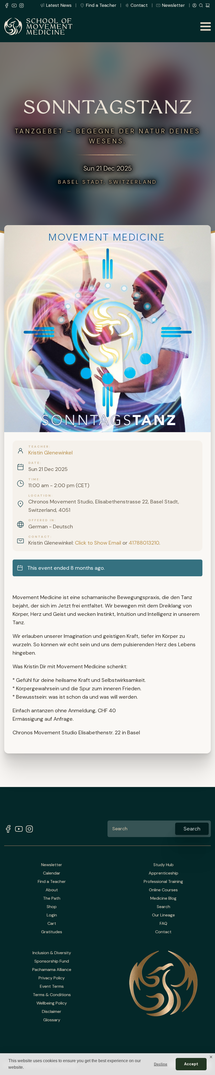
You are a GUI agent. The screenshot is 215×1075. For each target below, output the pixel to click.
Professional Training (163, 881)
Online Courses (163, 890)
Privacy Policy (52, 978)
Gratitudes (51, 932)
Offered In (41, 520)
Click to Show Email (98, 542)
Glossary (51, 1020)
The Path (51, 898)
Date (34, 463)
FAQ (163, 923)
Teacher (38, 446)
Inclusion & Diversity (52, 953)
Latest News (59, 5)
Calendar (51, 873)
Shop (52, 907)
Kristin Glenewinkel (50, 452)
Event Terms (52, 986)
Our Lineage (163, 915)
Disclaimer (51, 1011)
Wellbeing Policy (51, 1003)
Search (163, 907)
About (52, 890)
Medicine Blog (163, 898)
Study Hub (163, 865)
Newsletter (173, 5)
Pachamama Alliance (51, 970)
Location (39, 495)
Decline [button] (160, 1064)
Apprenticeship (163, 873)
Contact (139, 5)
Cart (51, 923)
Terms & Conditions (52, 995)
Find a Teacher (101, 5)
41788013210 (144, 542)
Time (33, 479)
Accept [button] (191, 1064)
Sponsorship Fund (51, 961)
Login (52, 915)
